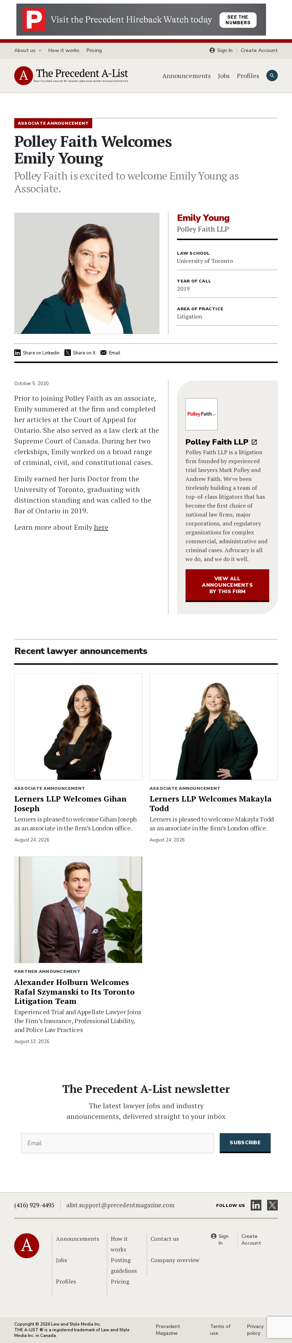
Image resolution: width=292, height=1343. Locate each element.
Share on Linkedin (41, 353)
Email (114, 353)
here (101, 527)
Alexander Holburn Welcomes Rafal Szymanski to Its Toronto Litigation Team (74, 991)
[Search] (272, 75)
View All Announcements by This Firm (227, 585)
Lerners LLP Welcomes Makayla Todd (211, 803)
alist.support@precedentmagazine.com (120, 1205)
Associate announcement (49, 788)
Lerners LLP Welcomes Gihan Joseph (70, 803)
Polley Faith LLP (217, 442)
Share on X (84, 353)
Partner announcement (47, 971)
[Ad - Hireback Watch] (141, 19)
